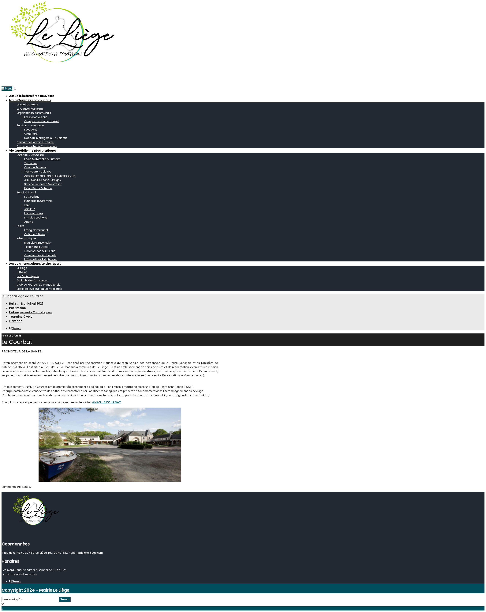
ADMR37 (29, 209)
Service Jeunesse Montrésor (43, 184)
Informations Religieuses (40, 259)
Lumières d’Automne (38, 201)
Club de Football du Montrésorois (38, 285)
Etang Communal (36, 230)
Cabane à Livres (34, 234)
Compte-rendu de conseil (41, 121)
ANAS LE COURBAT (106, 402)
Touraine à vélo (20, 317)
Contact (15, 321)
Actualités (31, 96)
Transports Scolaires (37, 171)
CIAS (27, 205)
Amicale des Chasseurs (32, 280)
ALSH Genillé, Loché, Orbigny (42, 180)
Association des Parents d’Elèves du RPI (50, 176)
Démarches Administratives (35, 142)
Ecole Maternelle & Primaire (42, 159)
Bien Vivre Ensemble (37, 243)
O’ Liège (22, 268)
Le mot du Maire (27, 104)
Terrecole (30, 163)
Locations (30, 129)
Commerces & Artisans (39, 251)
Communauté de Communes (37, 146)
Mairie (30, 100)
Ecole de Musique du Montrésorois (39, 289)
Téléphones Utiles (36, 247)
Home (5, 335)
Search (64, 599)
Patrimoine (17, 308)
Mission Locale (33, 213)
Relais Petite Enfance (38, 188)
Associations (35, 264)
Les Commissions (35, 117)
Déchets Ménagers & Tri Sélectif (45, 138)
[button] (15, 88)
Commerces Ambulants (40, 255)
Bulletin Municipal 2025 (26, 304)
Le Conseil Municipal (30, 109)
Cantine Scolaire (35, 167)
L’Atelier (22, 272)
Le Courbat (31, 197)
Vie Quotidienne (33, 151)
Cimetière (31, 134)
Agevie (28, 222)
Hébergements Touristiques (30, 312)
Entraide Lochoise (35, 217)
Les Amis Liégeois (28, 276)
